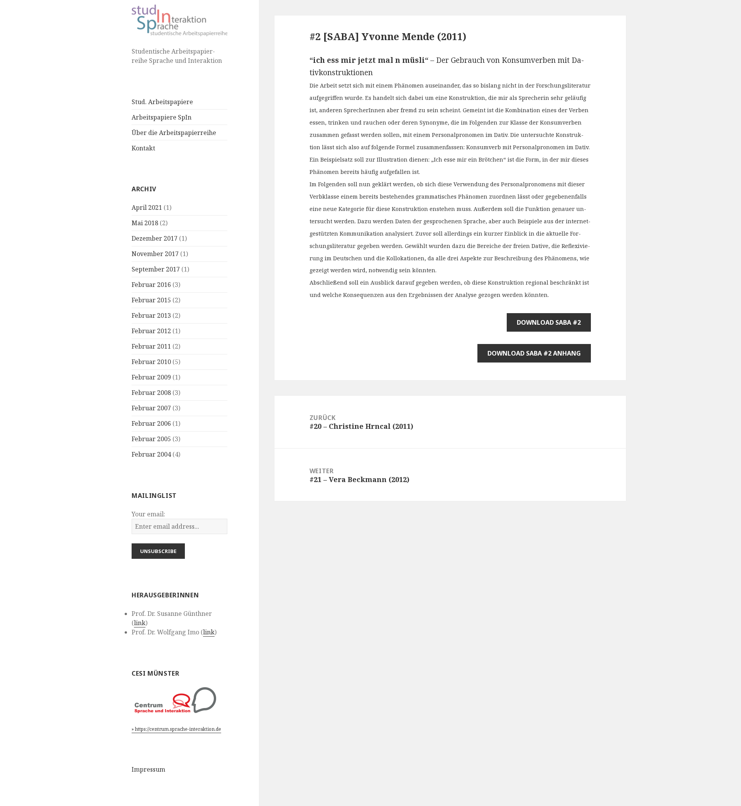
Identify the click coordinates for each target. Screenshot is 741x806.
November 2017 (155, 254)
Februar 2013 (151, 315)
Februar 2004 (151, 454)
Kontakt (143, 148)
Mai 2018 (145, 223)
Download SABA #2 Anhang (534, 353)
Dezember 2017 (155, 238)
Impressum (148, 769)
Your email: (148, 514)
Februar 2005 (151, 439)
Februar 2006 (151, 423)
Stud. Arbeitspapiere (162, 102)
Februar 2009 (151, 377)
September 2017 (156, 269)
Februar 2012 (151, 331)
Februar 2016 (151, 284)
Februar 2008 (151, 392)
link (139, 623)
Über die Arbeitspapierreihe (174, 132)
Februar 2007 (151, 408)
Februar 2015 (151, 300)
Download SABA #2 (549, 322)
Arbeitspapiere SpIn (161, 117)
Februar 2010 (151, 361)
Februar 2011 (151, 346)
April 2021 (147, 207)
